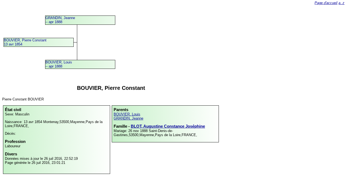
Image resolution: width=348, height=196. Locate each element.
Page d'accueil (326, 3)
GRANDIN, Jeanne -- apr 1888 (60, 20)
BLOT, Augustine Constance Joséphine (168, 126)
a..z (341, 3)
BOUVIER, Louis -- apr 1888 (58, 64)
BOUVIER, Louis (127, 114)
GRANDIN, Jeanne (128, 118)
